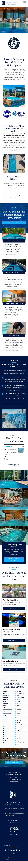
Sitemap (22, 845)
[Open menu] (24, 3)
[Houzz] (17, 850)
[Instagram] (8, 850)
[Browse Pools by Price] (14, 658)
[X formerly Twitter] (22, 850)
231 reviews (16, 465)
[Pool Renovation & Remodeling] (14, 279)
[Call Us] (20, 858)
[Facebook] (5, 850)
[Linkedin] (14, 853)
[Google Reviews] (19, 850)
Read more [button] (12, 454)
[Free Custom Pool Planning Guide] (14, 628)
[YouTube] (11, 850)
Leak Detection (14, 781)
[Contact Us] (7, 858)
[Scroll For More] (14, 28)
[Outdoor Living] (14, 311)
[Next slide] (27, 19)
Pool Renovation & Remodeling (14, 774)
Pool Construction (14, 772)
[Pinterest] (14, 850)
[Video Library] (14, 597)
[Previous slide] (1, 19)
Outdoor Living (14, 777)
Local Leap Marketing (14, 847)
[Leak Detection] (14, 343)
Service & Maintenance (14, 779)
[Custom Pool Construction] (14, 248)
